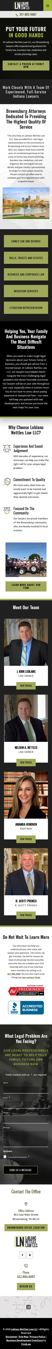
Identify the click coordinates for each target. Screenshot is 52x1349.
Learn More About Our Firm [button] (26, 586)
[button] (47, 5)
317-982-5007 (27, 14)
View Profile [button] (26, 685)
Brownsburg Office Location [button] (26, 1227)
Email (6, 1098)
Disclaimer (7, 1151)
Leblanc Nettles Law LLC (24, 1329)
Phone (5, 1112)
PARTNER (26, 826)
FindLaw (26, 1344)
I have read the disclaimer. (18, 1156)
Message (6, 1127)
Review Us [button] (26, 1286)
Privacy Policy (37, 1336)
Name (5, 1083)
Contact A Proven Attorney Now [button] (26, 65)
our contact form (31, 977)
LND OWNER (26, 673)
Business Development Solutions (24, 1340)
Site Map (23, 1336)
